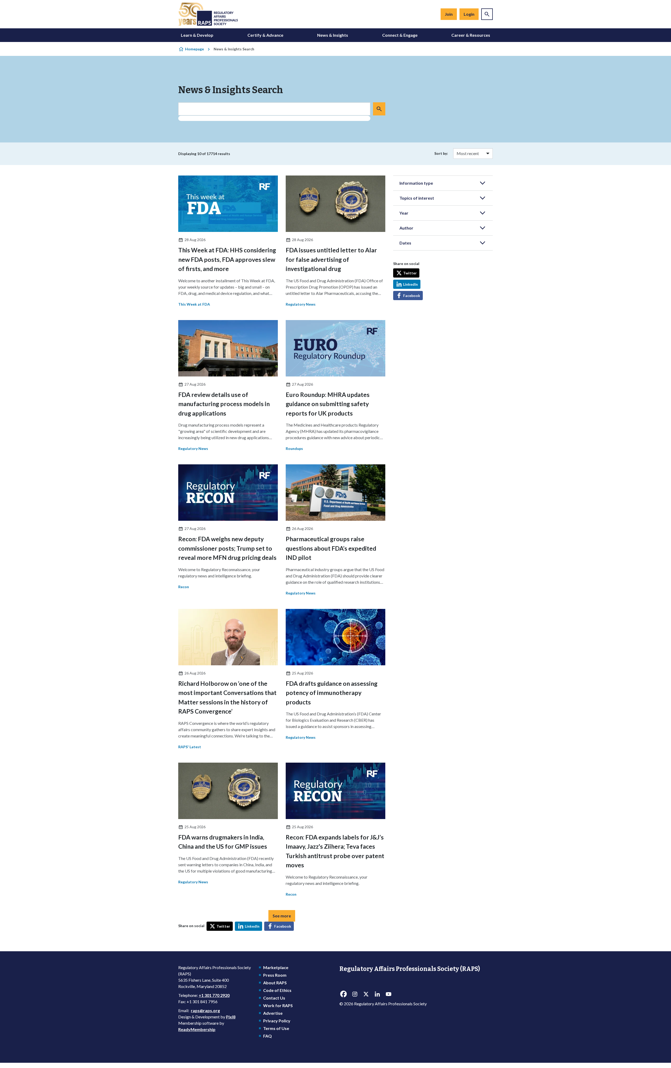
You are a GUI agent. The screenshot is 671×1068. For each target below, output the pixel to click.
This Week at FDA (194, 304)
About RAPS (275, 982)
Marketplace (275, 967)
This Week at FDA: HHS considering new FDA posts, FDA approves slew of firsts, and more (227, 259)
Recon (183, 587)
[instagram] (355, 994)
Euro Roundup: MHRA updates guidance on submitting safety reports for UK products (328, 404)
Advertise (273, 1013)
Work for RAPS (278, 1005)
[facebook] (343, 994)
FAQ (267, 1035)
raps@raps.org (205, 1010)
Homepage (194, 49)
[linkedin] (377, 994)
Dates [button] (405, 242)
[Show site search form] (487, 14)
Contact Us (274, 997)
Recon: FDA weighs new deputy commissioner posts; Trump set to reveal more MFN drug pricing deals (227, 548)
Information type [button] (416, 182)
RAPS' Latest (189, 747)
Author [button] (406, 227)
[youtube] (388, 994)
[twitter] (366, 994)
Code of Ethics (277, 990)
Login (469, 14)
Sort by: (441, 153)
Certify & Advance (265, 35)
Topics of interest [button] (416, 197)
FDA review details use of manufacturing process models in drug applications (224, 404)
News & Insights (332, 35)
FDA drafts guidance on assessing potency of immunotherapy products (331, 693)
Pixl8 (230, 1016)
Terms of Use (276, 1028)
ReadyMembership (196, 1029)
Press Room (274, 975)
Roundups (294, 448)
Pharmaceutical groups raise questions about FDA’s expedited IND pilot (331, 548)
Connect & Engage (400, 35)
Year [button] (403, 212)
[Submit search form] (379, 108)
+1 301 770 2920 (214, 995)
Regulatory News (301, 304)
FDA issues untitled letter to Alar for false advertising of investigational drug (331, 259)
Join (449, 14)
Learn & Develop (197, 35)
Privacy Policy (276, 1020)
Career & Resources (470, 35)
